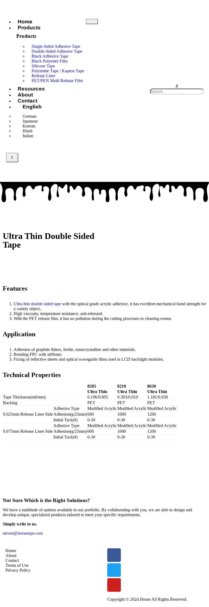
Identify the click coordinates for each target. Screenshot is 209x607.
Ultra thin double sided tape (37, 303)
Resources (31, 89)
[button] (177, 86)
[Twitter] (114, 570)
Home (25, 21)
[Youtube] (114, 585)
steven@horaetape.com (23, 533)
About (25, 95)
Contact (27, 101)
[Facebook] (114, 555)
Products (29, 27)
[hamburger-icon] (92, 21)
